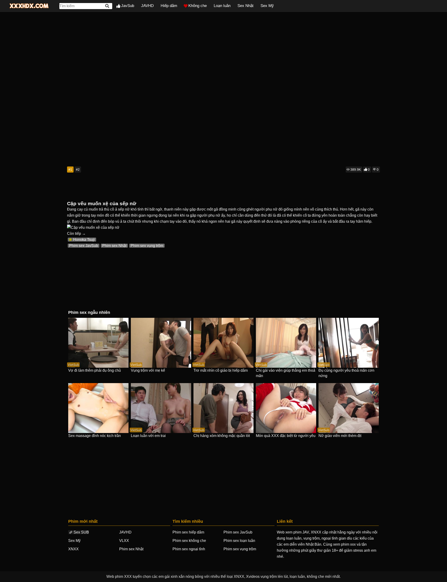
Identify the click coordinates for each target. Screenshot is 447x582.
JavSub (127, 5)
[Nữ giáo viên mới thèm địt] (348, 408)
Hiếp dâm (169, 5)
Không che (197, 5)
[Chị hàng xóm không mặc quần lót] (223, 408)
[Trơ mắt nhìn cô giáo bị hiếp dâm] (223, 343)
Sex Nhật (245, 5)
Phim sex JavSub (83, 246)
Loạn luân (222, 5)
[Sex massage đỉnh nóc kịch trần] (98, 408)
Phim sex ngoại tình (189, 549)
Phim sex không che (189, 541)
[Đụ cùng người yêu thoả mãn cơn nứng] (348, 343)
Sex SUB (81, 532)
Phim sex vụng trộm (147, 246)
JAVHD (147, 5)
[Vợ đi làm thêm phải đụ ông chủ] (98, 343)
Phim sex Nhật (114, 246)
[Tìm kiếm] (107, 6)
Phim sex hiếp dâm (188, 532)
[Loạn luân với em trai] (161, 408)
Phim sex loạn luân (239, 541)
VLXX (124, 541)
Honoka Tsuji (84, 240)
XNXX (73, 549)
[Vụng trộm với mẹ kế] (161, 343)
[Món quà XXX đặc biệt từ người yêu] (286, 408)
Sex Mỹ (267, 5)
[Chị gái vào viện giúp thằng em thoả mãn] (286, 343)
